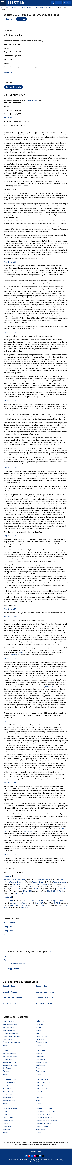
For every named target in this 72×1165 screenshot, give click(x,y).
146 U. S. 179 (37, 889)
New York (39, 1097)
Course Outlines (41, 1062)
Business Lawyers (9, 1027)
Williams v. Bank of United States (14, 880)
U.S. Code (6, 1085)
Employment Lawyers (10, 1033)
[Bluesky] (40, 1156)
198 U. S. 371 (27, 831)
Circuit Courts (7, 1094)
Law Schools (41, 1050)
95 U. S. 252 (57, 903)
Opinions (21, 19)
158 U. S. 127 (60, 891)
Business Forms (8, 1117)
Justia (3, 7)
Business (6, 1050)
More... (5, 1045)
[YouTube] (29, 1156)
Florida (38, 1094)
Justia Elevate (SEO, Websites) (46, 1120)
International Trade (10, 1065)
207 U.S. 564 (32, 100)
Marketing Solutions (44, 1108)
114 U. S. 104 (49, 687)
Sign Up (66, 3)
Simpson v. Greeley (40, 884)
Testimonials (40, 1129)
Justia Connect (13, 1160)
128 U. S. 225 (33, 886)
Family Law (40, 1039)
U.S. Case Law (16, 7)
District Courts (8, 1097)
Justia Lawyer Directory (44, 1114)
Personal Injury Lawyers (11, 1042)
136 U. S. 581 (58, 886)
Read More (8, 73)
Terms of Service (46, 1160)
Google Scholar (9, 922)
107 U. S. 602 (13, 905)
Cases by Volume (10, 992)
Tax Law (6, 1071)
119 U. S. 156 (44, 905)
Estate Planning (41, 1036)
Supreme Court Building (46, 998)
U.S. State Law (42, 1079)
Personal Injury (41, 1042)
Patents (5, 1123)
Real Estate (7, 1068)
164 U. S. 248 (19, 893)
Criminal (39, 1027)
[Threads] (37, 1156)
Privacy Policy (58, 1160)
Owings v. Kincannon (43, 880)
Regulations (7, 1088)
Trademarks (7, 1126)
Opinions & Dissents (13, 87)
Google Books (9, 927)
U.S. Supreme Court (28, 7)
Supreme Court (8, 1091)
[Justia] (16, 2)
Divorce (38, 1030)
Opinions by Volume (41, 7)
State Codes (40, 1085)
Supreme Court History (45, 992)
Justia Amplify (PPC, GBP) (44, 1123)
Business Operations (10, 1056)
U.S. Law (8, 7)
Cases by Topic (42, 986)
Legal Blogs (7, 1114)
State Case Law (41, 1088)
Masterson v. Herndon (60, 882)
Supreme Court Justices (12, 998)
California (39, 1091)
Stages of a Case (10, 1003)
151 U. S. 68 (61, 889)
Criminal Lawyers (9, 1030)
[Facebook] (32, 1156)
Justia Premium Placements (45, 1117)
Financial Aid (40, 1059)
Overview (9, 19)
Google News (9, 935)
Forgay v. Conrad (57, 901)
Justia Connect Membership (46, 1111)
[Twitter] (43, 1156)
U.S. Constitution (9, 1082)
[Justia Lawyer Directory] (45, 1156)
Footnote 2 (14, 655)
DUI (37, 1033)
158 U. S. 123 (50, 891)
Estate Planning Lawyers (11, 1036)
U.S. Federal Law (9, 1079)
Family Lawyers (8, 1039)
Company (31, 1160)
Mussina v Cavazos (38, 882)
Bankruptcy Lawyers (10, 1024)
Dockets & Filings (9, 1100)
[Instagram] (35, 1156)
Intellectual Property (10, 1062)
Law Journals (40, 1065)
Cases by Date (9, 986)
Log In (59, 3)
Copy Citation (13, 969)
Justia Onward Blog (43, 1126)
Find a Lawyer (8, 1021)
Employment (7, 1059)
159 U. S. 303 (24, 907)
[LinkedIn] (26, 1156)
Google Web (8, 931)
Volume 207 (52, 7)
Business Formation (10, 1053)
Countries (6, 1129)
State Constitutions (43, 1082)
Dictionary (39, 1053)
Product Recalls (8, 1120)
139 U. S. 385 (16, 889)
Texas (38, 1100)
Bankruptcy (40, 1024)
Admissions (40, 1056)
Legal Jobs (6, 1111)
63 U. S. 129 (39, 903)
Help (38, 1160)
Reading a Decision (44, 1003)
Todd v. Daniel (8, 901)
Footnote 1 (23, 652)
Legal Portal (23, 1160)
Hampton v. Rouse (19, 884)
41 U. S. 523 (26, 901)
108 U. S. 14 (14, 886)
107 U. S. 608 (23, 905)
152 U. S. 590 (27, 891)
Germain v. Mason (37, 901)
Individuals (40, 1021)
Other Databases (10, 1108)
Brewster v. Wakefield (18, 903)
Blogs (38, 1068)
